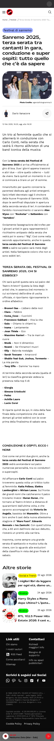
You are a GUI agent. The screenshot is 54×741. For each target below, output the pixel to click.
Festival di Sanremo (18, 30)
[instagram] (26, 680)
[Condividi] (47, 113)
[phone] (20, 680)
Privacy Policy (32, 723)
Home (5, 20)
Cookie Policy (14, 723)
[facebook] (38, 680)
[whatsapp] (8, 680)
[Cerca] (50, 12)
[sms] (14, 680)
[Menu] (3, 12)
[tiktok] (32, 680)
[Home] (10, 12)
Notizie (13, 20)
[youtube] (44, 680)
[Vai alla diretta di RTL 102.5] (48, 736)
